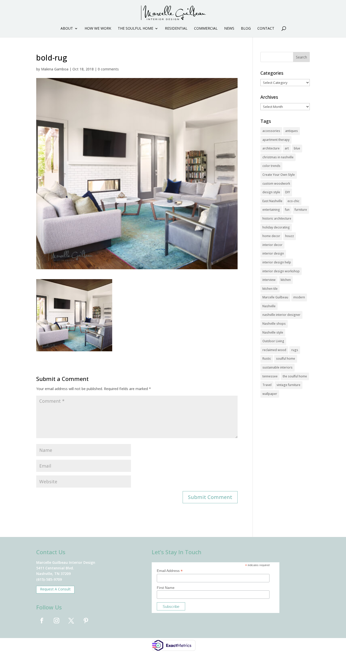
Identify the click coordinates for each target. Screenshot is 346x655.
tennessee (270, 376)
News (229, 29)
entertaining (271, 209)
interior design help (276, 262)
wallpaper (269, 394)
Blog (246, 29)
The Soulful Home (135, 29)
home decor (271, 236)
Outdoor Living (273, 341)
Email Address (170, 570)
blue (297, 148)
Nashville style (272, 332)
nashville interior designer (281, 315)
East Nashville (272, 201)
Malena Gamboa (54, 69)
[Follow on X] (71, 620)
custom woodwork (276, 183)
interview (269, 280)
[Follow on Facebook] (41, 620)
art (287, 148)
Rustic (266, 358)
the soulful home (295, 376)
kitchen (286, 280)
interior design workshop (281, 271)
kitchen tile (270, 288)
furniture (301, 209)
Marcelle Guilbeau (275, 297)
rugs (294, 350)
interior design (273, 253)
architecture (271, 148)
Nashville (269, 306)
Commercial (206, 29)
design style (271, 192)
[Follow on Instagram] (56, 620)
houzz (289, 236)
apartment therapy (276, 140)
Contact (265, 29)
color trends (271, 166)
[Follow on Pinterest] (85, 620)
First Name (166, 588)
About (67, 29)
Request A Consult (55, 589)
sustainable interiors (277, 367)
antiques (291, 131)
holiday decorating (276, 227)
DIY (287, 192)
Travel (267, 385)
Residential (176, 29)
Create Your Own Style (278, 174)
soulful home (285, 358)
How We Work (98, 29)
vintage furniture (288, 385)
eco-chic (293, 201)
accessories (271, 131)
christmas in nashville (278, 157)
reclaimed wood (274, 350)
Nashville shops (274, 323)
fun (287, 209)
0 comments (108, 69)
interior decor (272, 245)
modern (299, 297)
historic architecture (276, 218)
